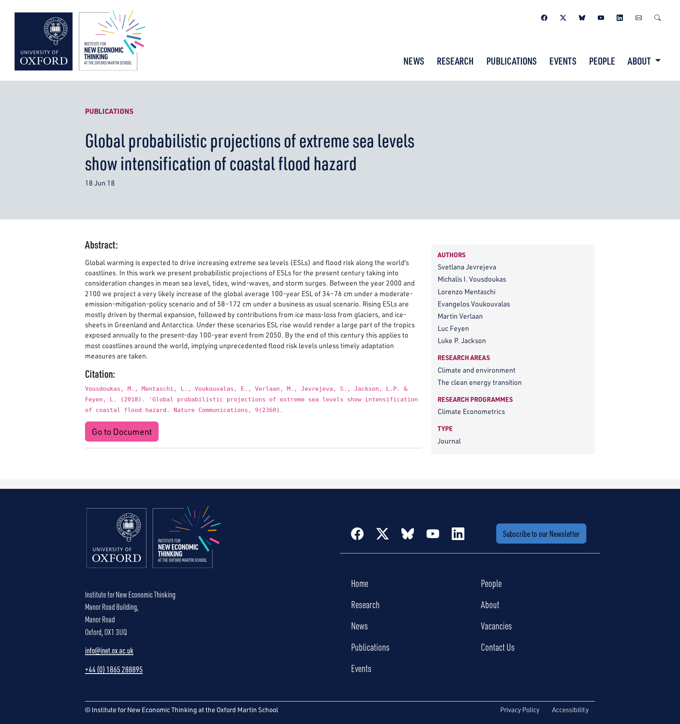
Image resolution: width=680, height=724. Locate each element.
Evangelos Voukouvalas (474, 303)
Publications (511, 60)
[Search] (657, 16)
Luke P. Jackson (462, 340)
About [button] (640, 60)
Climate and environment (477, 370)
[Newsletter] (638, 16)
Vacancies (496, 625)
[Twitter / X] (563, 16)
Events (563, 60)
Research (455, 60)
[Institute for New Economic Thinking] (80, 39)
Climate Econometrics (471, 411)
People (602, 60)
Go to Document (122, 431)
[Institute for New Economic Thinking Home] (154, 545)
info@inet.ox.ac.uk (109, 650)
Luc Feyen (453, 328)
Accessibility (570, 709)
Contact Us (498, 646)
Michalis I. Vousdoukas (472, 279)
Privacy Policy (520, 709)
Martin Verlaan (460, 316)
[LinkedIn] (619, 16)
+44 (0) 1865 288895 (114, 669)
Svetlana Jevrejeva (467, 266)
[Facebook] (544, 16)
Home (359, 583)
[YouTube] (600, 16)
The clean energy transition (480, 382)
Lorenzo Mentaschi (466, 291)
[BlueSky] (582, 16)
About (490, 604)
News (413, 60)
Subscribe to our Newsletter (541, 533)
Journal (449, 440)
